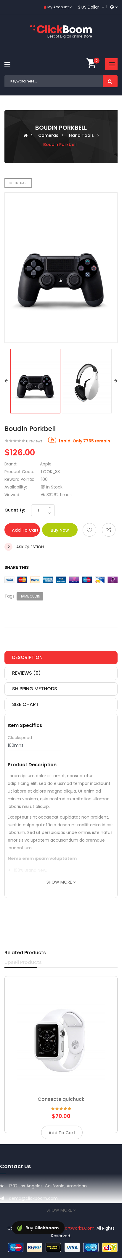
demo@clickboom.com (33, 1198)
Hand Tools (81, 135)
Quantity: (14, 510)
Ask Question (30, 547)
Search (110, 81)
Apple (46, 464)
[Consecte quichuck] (61, 1035)
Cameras (48, 135)
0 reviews (34, 441)
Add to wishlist (89, 530)
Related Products (25, 952)
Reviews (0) (26, 673)
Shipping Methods (34, 688)
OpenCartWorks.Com (72, 1228)
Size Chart (25, 704)
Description (27, 657)
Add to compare (108, 530)
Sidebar (19, 183)
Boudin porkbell (60, 144)
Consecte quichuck (61, 1099)
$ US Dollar (90, 7)
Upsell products (23, 962)
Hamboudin (30, 596)
